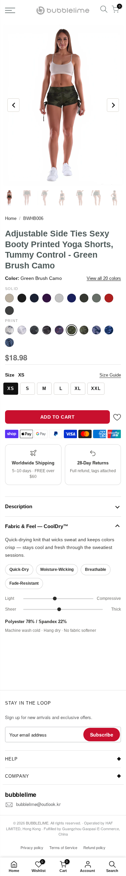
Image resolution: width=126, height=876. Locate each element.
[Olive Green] (96, 298)
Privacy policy (31, 847)
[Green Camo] (84, 330)
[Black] (21, 298)
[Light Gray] (59, 298)
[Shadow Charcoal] (9, 310)
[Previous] (13, 105)
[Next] (113, 105)
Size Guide (110, 375)
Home (10, 218)
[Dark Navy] (34, 298)
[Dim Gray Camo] (46, 330)
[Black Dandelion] (21, 330)
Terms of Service (63, 847)
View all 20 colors (104, 278)
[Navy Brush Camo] (96, 330)
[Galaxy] (59, 330)
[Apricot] (9, 298)
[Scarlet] (108, 298)
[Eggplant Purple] (46, 298)
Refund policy (94, 847)
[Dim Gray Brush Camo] (34, 330)
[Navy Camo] (108, 330)
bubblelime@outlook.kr (38, 804)
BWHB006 (33, 218)
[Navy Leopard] (9, 342)
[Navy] (71, 298)
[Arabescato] (9, 330)
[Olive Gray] (84, 298)
